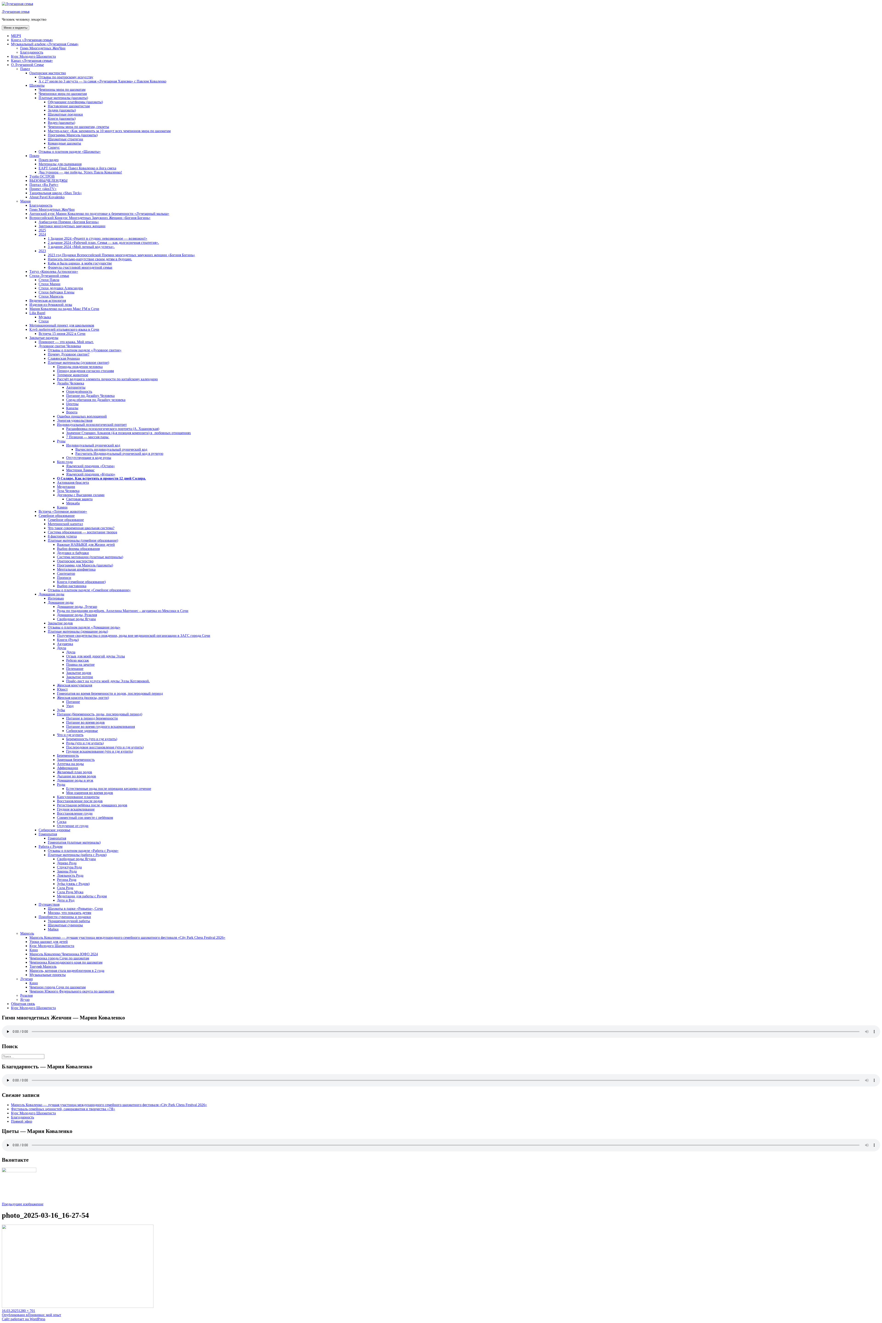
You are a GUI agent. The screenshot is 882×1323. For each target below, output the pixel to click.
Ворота (71, 412)
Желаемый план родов (74, 772)
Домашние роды (51, 594)
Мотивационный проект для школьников (61, 325)
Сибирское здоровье (82, 731)
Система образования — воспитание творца (82, 532)
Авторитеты (75, 387)
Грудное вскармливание (76, 809)
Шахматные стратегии (65, 139)
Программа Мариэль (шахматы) (73, 135)
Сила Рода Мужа (70, 892)
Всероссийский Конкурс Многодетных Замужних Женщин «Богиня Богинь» (89, 218)
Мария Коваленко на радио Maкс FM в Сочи (64, 309)
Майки (53, 929)
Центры (72, 404)
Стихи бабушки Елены (56, 292)
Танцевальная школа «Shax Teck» (55, 193)
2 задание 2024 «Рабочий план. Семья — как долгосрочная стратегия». (103, 243)
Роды (61, 784)
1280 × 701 (26, 1311)
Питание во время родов (85, 722)
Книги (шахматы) (62, 118)
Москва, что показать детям (69, 913)
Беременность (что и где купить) (91, 739)
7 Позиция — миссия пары (87, 437)
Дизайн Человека (70, 383)
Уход (70, 706)
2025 (42, 230)
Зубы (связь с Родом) (73, 884)
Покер (34, 156)
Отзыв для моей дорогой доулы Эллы (95, 656)
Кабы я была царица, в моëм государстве (80, 263)
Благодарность (31, 52)
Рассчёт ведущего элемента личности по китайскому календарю (107, 379)
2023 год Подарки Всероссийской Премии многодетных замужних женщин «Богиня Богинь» (121, 255)
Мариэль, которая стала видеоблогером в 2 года (66, 971)
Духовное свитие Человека (60, 346)
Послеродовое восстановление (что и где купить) (105, 747)
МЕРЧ (16, 36)
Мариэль (27, 933)
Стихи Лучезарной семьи (49, 276)
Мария (25, 201)
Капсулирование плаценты (78, 797)
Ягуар (25, 999)
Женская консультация (74, 685)
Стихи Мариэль (51, 296)
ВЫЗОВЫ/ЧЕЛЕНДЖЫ (48, 180)
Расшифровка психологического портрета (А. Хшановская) (112, 429)
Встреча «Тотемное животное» (63, 511)
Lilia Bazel (37, 313)
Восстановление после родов (80, 801)
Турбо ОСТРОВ (42, 176)
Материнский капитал (65, 524)
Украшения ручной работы (69, 921)
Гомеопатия (48, 834)
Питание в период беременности (92, 718)
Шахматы (37, 85)
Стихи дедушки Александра (61, 288)
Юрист (62, 689)
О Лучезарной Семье (27, 65)
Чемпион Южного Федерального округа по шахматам (71, 991)
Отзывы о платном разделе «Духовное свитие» (85, 350)
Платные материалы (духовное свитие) (78, 362)
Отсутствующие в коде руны (88, 458)
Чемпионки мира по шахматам (63, 94)
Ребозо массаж (77, 660)
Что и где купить (70, 735)
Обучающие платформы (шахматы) (75, 102)
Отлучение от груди (72, 826)
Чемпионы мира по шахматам (62, 89)
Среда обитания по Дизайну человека (95, 400)
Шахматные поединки (65, 114)
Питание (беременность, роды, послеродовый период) (99, 714)
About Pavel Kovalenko (47, 197)
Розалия (26, 995)
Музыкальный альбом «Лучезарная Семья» (45, 44)
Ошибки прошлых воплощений (82, 416)
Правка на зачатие (80, 664)
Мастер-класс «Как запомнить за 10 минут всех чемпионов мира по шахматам (109, 131)
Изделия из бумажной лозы (50, 305)
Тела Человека (68, 491)
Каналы (72, 408)
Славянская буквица (64, 358)
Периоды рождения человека (80, 367)
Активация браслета (73, 482)
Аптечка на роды (70, 764)
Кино (33, 950)
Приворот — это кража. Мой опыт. (66, 342)
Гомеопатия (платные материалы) (74, 842)
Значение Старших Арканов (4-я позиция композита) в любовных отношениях (128, 433)
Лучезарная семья (15, 12)
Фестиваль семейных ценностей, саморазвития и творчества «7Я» (63, 1109)
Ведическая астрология (47, 300)
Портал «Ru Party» (43, 185)
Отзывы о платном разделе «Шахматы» (70, 152)
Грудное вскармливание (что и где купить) (99, 751)
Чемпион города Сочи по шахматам (57, 987)
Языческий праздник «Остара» (90, 466)
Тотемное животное (72, 375)
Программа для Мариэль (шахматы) (85, 565)
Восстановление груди (75, 813)
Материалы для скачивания (60, 164)
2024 (42, 234)
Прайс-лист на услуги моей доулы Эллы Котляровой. (108, 681)
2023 (42, 251)
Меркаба (73, 503)
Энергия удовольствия (74, 420)
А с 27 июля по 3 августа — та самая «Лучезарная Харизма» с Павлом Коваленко (102, 81)
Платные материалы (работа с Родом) (77, 855)
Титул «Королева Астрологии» (53, 271)
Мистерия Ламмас (80, 470)
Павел (25, 69)
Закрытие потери (79, 677)
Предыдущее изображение (22, 1204)
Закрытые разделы (43, 338)
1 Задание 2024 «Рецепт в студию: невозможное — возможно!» (97, 238)
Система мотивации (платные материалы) (90, 557)
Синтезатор (66, 573)
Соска (61, 822)
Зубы (61, 710)
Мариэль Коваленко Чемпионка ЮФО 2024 (63, 954)
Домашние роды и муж (75, 780)
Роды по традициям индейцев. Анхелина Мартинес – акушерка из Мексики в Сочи (122, 611)
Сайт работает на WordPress (23, 1319)
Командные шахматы (64, 143)
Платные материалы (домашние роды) (78, 631)
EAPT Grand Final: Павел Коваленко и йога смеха (77, 168)
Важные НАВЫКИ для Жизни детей (86, 544)
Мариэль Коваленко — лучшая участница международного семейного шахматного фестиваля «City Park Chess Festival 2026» (127, 937)
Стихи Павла (49, 280)
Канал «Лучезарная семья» (32, 61)
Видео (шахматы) (61, 123)
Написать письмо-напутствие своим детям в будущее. (90, 259)
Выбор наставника (71, 586)
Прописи (64, 578)
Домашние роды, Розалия (77, 615)
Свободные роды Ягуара (76, 619)
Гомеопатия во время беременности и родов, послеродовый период (110, 693)
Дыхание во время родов (76, 776)
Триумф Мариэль (43, 966)
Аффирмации (67, 768)
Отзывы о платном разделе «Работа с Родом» (83, 851)
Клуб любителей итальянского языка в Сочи (64, 329)
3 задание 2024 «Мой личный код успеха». (81, 247)
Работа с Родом (50, 846)
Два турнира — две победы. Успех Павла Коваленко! (80, 172)
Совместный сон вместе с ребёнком (85, 817)
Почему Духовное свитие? (68, 354)
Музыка (45, 317)
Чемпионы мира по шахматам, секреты (78, 127)
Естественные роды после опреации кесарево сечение (108, 789)
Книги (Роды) (68, 640)
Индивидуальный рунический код (93, 445)
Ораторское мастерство (47, 73)
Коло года (65, 462)
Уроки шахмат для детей (48, 942)
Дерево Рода (66, 863)
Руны (61, 441)
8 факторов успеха (62, 536)
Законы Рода (67, 871)
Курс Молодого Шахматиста (33, 56)
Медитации (66, 487)
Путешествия (49, 904)
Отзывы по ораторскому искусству (66, 77)
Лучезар (26, 979)
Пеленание (74, 669)
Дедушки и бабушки (73, 553)
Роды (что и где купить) (85, 743)
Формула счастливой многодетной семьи (80, 267)
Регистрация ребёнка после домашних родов (92, 805)
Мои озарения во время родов (89, 793)
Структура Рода (69, 867)
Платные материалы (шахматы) (63, 98)
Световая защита (79, 499)
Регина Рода (66, 880)
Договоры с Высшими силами (81, 495)
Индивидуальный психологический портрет (92, 425)
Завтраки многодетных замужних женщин (72, 226)
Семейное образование (57, 516)
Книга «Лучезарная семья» (32, 40)
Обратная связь (23, 1004)
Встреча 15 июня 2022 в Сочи (62, 334)
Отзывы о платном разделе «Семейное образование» (89, 590)
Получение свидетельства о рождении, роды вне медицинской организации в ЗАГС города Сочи (133, 635)
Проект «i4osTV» (43, 189)
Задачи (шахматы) (62, 110)
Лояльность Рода (70, 875)
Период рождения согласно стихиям (85, 371)
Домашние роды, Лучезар (77, 607)
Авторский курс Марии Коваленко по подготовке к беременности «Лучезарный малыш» (99, 214)
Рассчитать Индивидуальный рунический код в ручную (119, 453)
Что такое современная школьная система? (81, 528)
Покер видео (49, 160)
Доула (61, 648)
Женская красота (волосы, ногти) (83, 698)
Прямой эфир (21, 1121)
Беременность (68, 755)
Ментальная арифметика (76, 569)
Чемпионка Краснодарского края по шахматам (65, 962)
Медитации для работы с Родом (82, 896)
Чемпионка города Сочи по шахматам (59, 958)
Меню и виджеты (15, 27)
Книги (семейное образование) (81, 582)
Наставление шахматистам (69, 106)
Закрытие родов (60, 623)
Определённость (79, 391)
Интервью (56, 598)
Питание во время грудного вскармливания (100, 726)
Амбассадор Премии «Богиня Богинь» (69, 222)
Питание (73, 702)
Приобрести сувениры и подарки (65, 917)
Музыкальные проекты (47, 975)
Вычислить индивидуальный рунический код (111, 449)
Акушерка (65, 644)
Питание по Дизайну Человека (90, 396)
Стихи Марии (49, 284)
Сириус (54, 147)
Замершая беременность (76, 760)
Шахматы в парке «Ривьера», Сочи (75, 908)
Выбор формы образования (78, 549)
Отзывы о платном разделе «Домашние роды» (84, 627)
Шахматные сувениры (65, 925)
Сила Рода (65, 888)
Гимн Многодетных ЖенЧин (42, 48)
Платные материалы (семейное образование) (83, 540)
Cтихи (44, 321)
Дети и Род (65, 900)
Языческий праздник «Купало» (90, 474)
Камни (62, 507)
